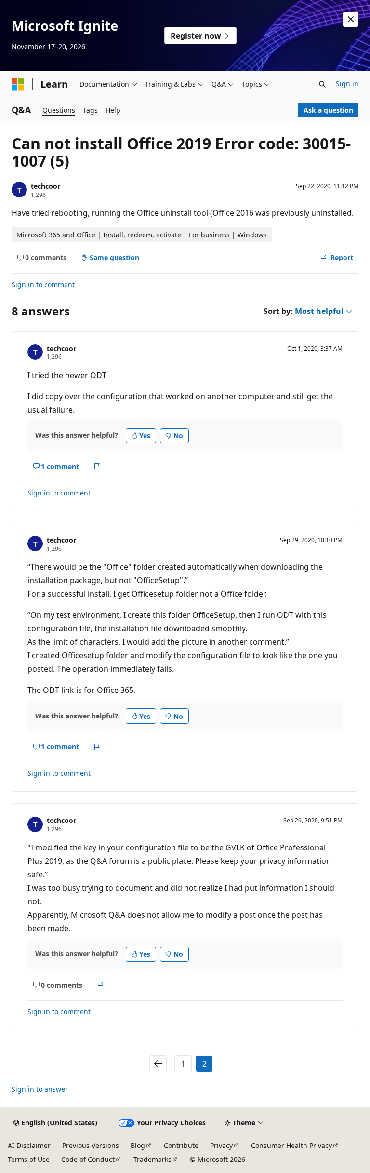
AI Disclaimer (29, 1145)
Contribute (181, 1145)
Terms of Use (29, 1159)
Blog (138, 1145)
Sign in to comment (43, 284)
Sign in (347, 83)
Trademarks (152, 1159)
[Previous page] (158, 1063)
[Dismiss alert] (350, 19)
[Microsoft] (18, 84)
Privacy (221, 1145)
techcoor (45, 186)
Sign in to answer (40, 1089)
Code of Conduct (88, 1159)
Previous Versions (90, 1145)
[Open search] (322, 84)
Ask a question (328, 110)
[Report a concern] (97, 466)
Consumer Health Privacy (291, 1145)
